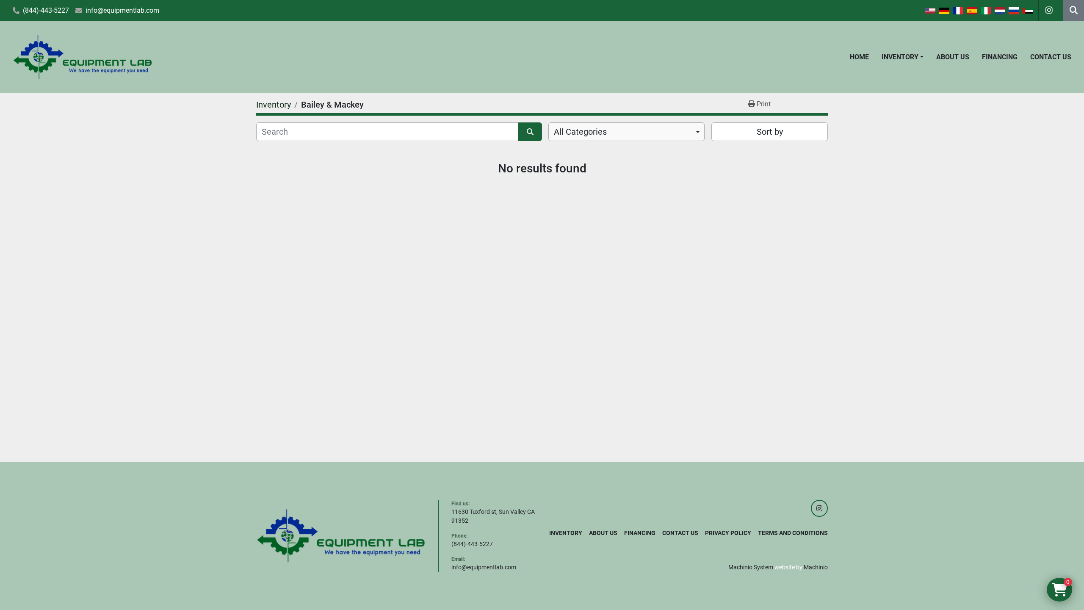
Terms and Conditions (793, 533)
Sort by (770, 132)
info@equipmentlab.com (122, 10)
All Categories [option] (580, 132)
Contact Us (1050, 57)
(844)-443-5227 (46, 10)
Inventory (900, 57)
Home (859, 57)
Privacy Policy (728, 533)
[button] (903, 57)
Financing (1000, 57)
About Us (952, 57)
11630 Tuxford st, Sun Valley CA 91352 (493, 516)
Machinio (816, 567)
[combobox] (626, 131)
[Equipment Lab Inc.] (341, 535)
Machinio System (750, 567)
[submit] (530, 131)
